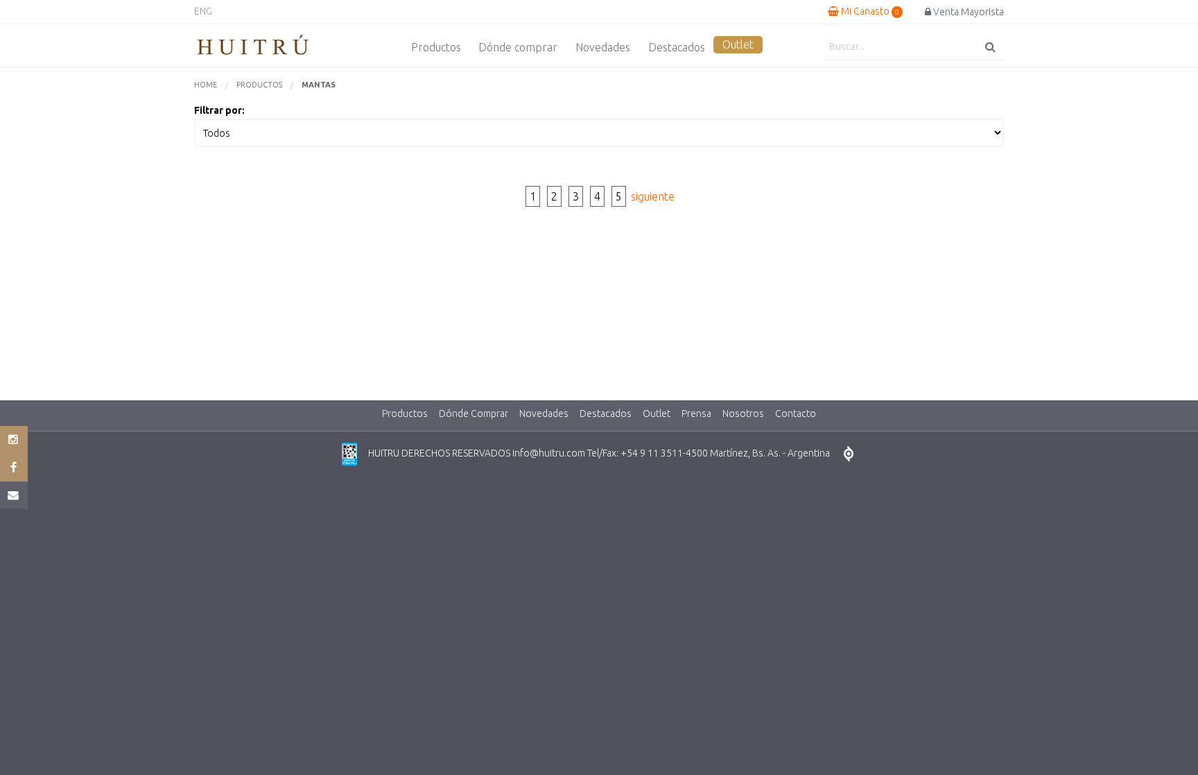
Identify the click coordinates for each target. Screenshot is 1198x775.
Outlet (738, 44)
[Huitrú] (253, 45)
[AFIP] (349, 454)
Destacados (676, 47)
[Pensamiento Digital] (848, 454)
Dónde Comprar (473, 413)
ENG (203, 11)
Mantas (319, 84)
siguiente (653, 196)
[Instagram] (14, 440)
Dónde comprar (517, 47)
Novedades (602, 47)
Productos (436, 47)
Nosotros (743, 413)
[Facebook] (14, 468)
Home (205, 84)
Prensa (696, 413)
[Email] (14, 495)
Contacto (795, 413)
